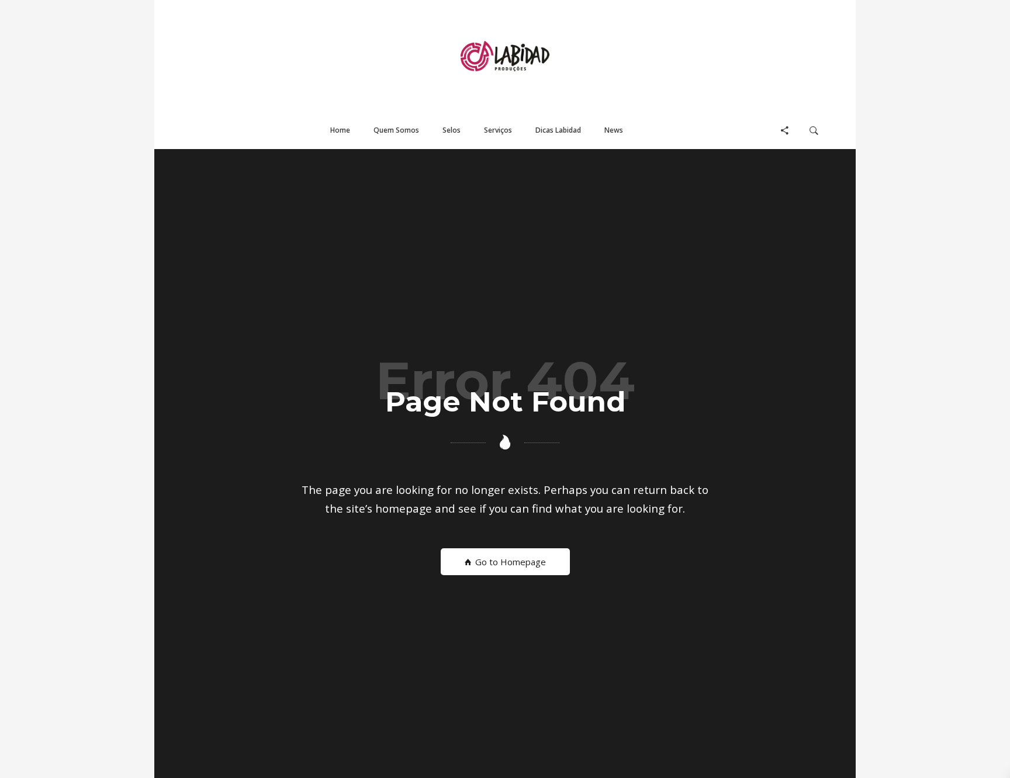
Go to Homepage (509, 562)
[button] (340, 130)
